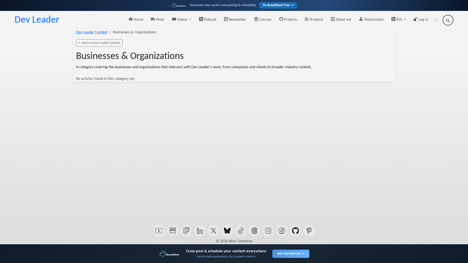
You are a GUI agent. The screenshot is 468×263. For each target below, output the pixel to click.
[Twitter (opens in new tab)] (213, 230)
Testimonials (373, 20)
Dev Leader (37, 20)
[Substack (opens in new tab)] (172, 230)
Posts (159, 20)
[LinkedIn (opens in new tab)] (200, 230)
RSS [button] (399, 20)
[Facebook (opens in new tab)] (282, 230)
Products (316, 20)
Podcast (209, 20)
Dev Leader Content (91, 32)
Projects (290, 20)
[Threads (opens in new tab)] (254, 230)
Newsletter (237, 20)
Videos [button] (182, 20)
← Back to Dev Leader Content (99, 43)
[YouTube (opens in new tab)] (159, 230)
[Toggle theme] (436, 20)
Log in (423, 20)
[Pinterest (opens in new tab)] (309, 230)
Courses (265, 20)
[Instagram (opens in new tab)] (268, 230)
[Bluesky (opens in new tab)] (227, 230)
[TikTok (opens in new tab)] (241, 230)
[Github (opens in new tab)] (295, 230)
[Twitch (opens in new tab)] (186, 230)
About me (343, 20)
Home (138, 20)
